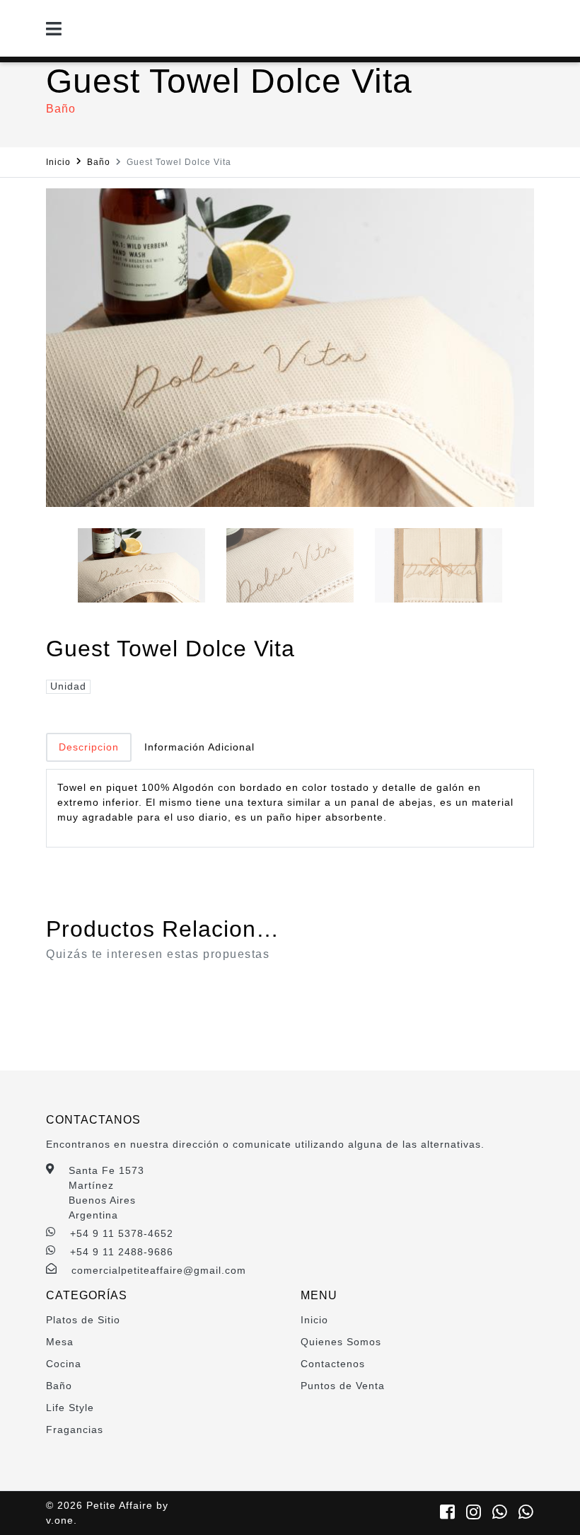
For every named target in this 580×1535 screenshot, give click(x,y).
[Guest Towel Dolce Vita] (290, 347)
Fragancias (74, 1429)
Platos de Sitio (83, 1319)
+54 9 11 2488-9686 (121, 1251)
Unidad (68, 686)
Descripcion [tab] (89, 747)
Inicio (58, 162)
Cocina (63, 1363)
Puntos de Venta (343, 1385)
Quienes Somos (341, 1341)
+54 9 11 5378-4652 (121, 1233)
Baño (98, 162)
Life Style (70, 1407)
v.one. (61, 1520)
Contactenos (333, 1363)
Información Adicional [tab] (199, 747)
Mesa (60, 1341)
